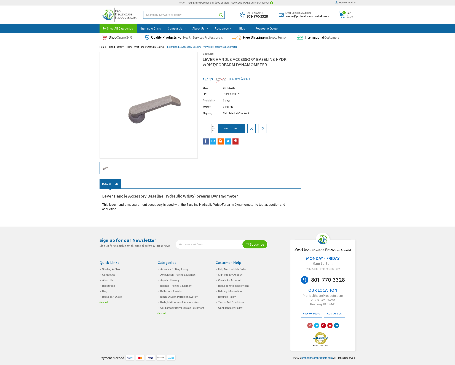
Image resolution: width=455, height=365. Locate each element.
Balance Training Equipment (176, 285)
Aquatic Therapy (169, 280)
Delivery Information (230, 291)
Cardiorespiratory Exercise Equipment (182, 307)
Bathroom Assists (171, 291)
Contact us (175, 28)
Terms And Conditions (231, 302)
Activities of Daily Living (174, 269)
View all (103, 302)
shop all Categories (120, 28)
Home (103, 47)
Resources (222, 28)
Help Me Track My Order (232, 269)
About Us (198, 28)
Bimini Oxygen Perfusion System (179, 296)
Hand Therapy (116, 47)
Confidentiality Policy (230, 307)
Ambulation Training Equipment (178, 274)
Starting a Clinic (150, 28)
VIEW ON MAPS (311, 313)
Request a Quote (266, 28)
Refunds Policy (227, 296)
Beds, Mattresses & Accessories (179, 302)
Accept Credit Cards (320, 345)
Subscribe (256, 244)
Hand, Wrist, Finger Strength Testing (145, 47)
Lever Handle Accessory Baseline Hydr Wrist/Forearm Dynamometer (202, 47)
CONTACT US (334, 313)
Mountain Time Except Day (323, 268)
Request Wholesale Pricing (233, 285)
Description (110, 183)
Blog (242, 28)
